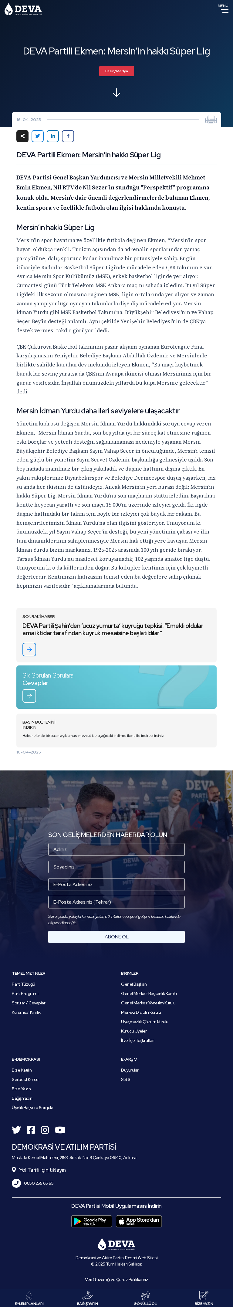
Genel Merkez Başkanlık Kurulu (149, 993)
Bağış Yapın (22, 1098)
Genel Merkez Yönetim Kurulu (148, 1003)
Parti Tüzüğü (23, 984)
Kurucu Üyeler (134, 1031)
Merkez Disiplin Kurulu (141, 1012)
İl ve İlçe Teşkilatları (137, 1040)
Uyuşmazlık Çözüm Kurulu (144, 1021)
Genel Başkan (134, 984)
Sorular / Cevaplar (28, 1003)
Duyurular (130, 1070)
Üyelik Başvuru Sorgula (32, 1107)
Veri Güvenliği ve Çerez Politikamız (116, 1279)
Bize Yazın (21, 1089)
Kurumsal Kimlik (26, 1012)
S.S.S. (126, 1079)
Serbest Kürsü (25, 1079)
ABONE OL (117, 937)
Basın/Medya (116, 71)
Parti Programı (25, 993)
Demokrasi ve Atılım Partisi (23, 9)
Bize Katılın (22, 1070)
